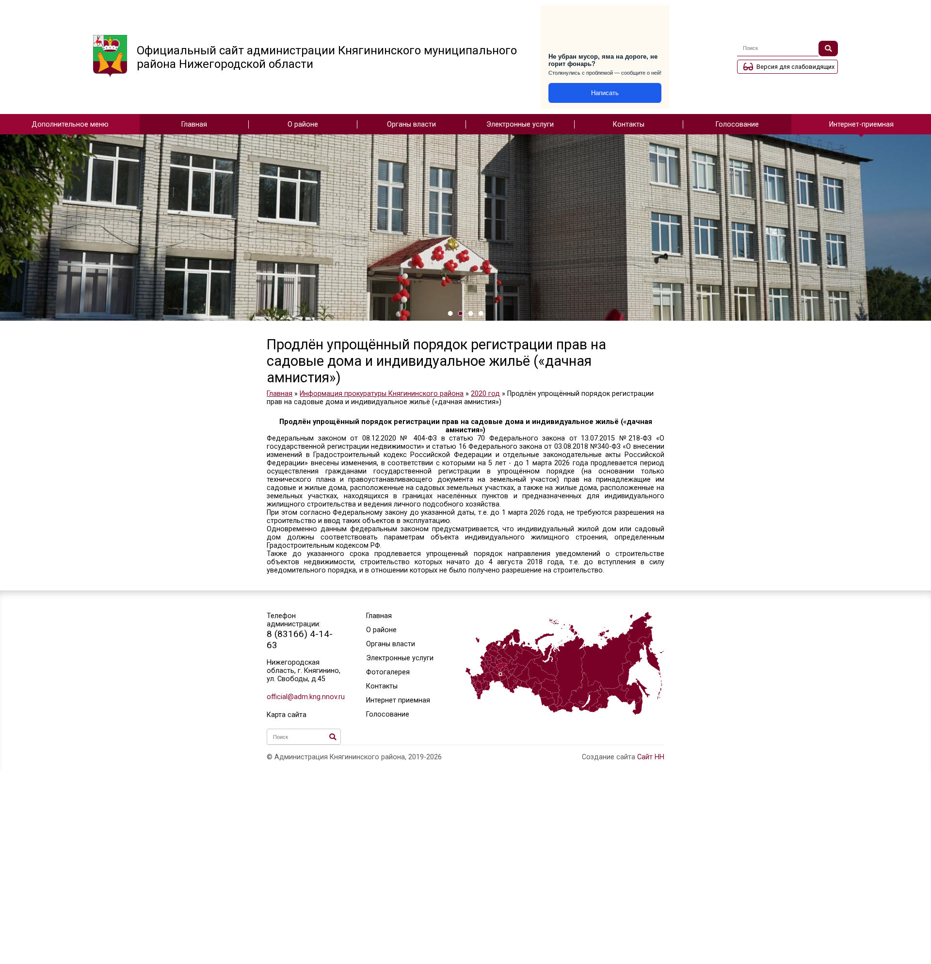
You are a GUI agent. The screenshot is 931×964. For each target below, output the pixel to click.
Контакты (628, 124)
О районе (303, 124)
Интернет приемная (398, 700)
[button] (450, 313)
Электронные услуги (520, 124)
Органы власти (411, 124)
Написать (605, 93)
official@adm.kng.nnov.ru (304, 697)
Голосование (737, 124)
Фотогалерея (388, 672)
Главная (194, 124)
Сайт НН (650, 757)
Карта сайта (286, 715)
